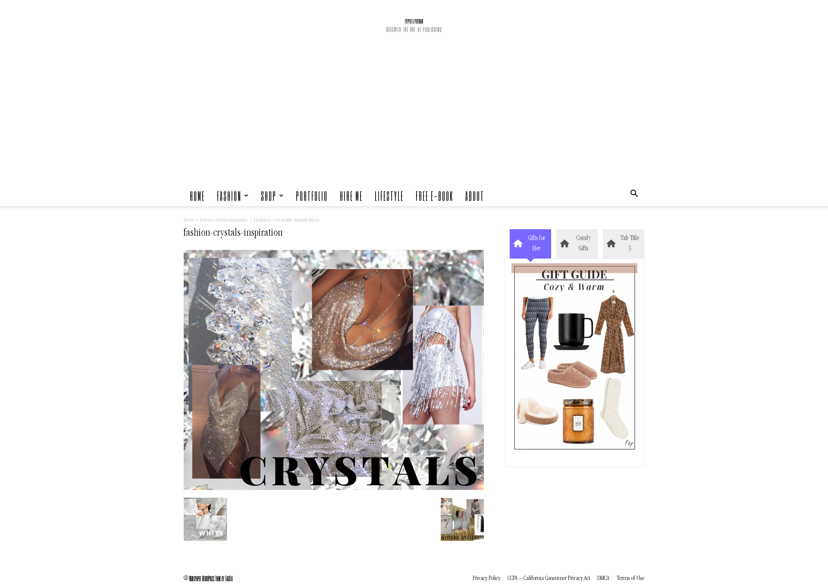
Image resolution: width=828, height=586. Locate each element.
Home (197, 195)
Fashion (229, 195)
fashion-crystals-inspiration (224, 220)
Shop (268, 195)
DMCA (603, 578)
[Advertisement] (414, 120)
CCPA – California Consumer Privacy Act (549, 578)
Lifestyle (389, 195)
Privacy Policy (486, 578)
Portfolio (312, 195)
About (474, 195)
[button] (634, 195)
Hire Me (351, 195)
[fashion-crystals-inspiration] (334, 488)
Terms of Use (630, 578)
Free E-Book (434, 195)
